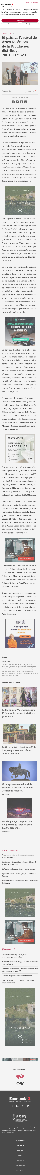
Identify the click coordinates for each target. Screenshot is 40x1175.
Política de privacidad (32, 2)
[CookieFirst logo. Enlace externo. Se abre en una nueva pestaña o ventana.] (7, 4)
